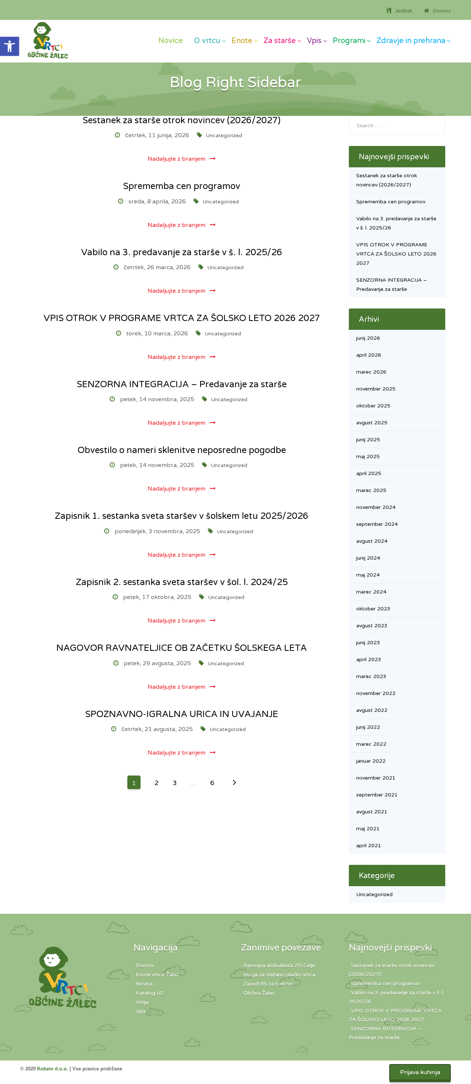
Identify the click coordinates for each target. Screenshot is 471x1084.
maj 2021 (368, 829)
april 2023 (368, 659)
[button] (9, 46)
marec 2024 (371, 592)
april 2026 (368, 355)
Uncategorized (224, 135)
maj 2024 (368, 575)
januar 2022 (371, 761)
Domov (145, 965)
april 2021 (368, 845)
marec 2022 (371, 744)
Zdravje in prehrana (410, 40)
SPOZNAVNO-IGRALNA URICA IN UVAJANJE (181, 714)
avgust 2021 (371, 812)
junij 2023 (368, 642)
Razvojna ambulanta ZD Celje (279, 965)
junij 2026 (368, 338)
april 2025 (368, 473)
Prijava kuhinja (420, 1072)
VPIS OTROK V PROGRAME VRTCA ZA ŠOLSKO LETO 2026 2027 (181, 318)
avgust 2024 (371, 541)
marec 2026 (371, 372)
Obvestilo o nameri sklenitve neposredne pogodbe (182, 450)
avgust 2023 (371, 626)
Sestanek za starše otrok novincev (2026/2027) (181, 120)
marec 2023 (371, 676)
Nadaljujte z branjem (177, 159)
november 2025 (376, 389)
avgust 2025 (371, 423)
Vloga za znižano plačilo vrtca (279, 974)
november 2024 (376, 507)
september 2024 (377, 524)
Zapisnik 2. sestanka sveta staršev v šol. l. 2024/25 (182, 582)
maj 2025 (368, 456)
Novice (170, 40)
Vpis (314, 40)
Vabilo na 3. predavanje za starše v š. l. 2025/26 (181, 252)
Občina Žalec (259, 993)
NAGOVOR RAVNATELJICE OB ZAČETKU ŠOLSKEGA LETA (181, 648)
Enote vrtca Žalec (157, 974)
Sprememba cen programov (181, 186)
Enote (241, 40)
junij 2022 (368, 727)
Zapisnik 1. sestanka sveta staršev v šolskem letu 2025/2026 (181, 516)
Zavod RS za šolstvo (268, 984)
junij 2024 (368, 558)
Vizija (142, 1002)
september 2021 (377, 795)
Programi (349, 40)
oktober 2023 (373, 609)
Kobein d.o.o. (52, 1068)
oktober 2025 (373, 406)
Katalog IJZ (150, 993)
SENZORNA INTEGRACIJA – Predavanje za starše (182, 384)
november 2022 (376, 693)
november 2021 (376, 778)
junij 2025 (368, 439)
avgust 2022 (371, 710)
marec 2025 (371, 490)
